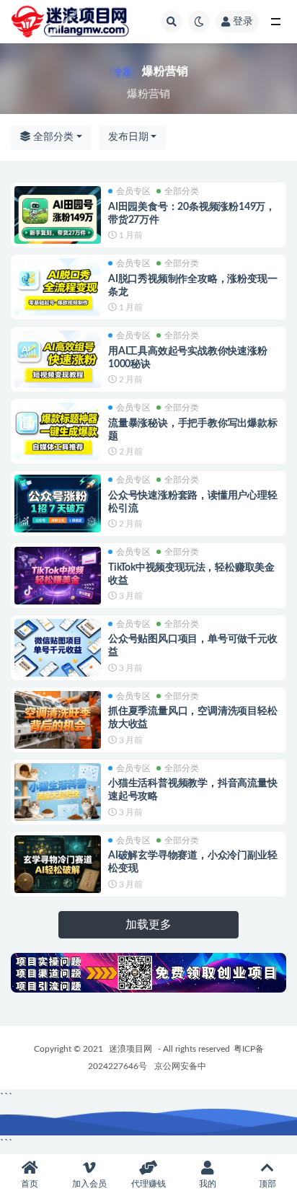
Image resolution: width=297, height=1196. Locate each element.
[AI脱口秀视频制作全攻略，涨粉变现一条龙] (57, 287)
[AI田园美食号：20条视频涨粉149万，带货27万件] (57, 215)
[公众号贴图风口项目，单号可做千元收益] (57, 648)
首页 (29, 1183)
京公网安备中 (180, 1066)
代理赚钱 (148, 1183)
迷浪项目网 (130, 1049)
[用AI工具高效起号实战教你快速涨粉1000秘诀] (57, 359)
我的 (207, 1183)
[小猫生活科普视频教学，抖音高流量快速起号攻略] (57, 792)
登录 (243, 22)
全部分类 (52, 137)
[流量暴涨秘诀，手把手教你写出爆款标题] (57, 431)
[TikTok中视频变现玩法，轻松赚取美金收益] (57, 575)
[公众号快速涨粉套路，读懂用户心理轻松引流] (57, 503)
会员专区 (133, 191)
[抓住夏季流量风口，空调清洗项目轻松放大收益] (57, 720)
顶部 (267, 1183)
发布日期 (128, 137)
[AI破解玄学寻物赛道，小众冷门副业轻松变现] (57, 864)
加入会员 (89, 1183)
